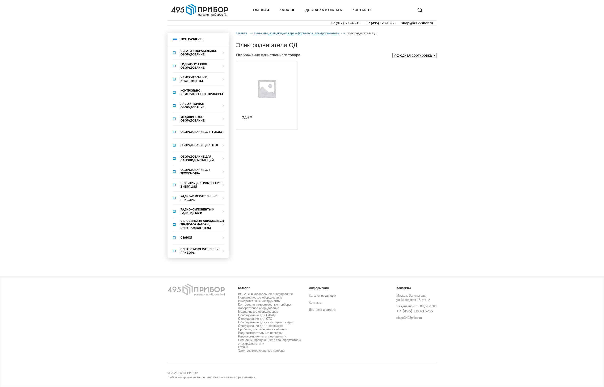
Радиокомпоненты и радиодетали (197, 211)
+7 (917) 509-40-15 (345, 23)
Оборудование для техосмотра (195, 171)
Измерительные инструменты (193, 79)
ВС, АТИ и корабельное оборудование (198, 52)
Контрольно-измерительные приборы (201, 92)
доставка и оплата (324, 10)
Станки (186, 237)
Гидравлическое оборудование (194, 66)
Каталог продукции (322, 295)
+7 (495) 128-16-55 (380, 23)
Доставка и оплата (322, 309)
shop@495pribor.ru (417, 23)
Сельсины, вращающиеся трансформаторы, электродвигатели (202, 224)
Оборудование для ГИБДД (201, 132)
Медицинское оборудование (192, 118)
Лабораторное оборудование (192, 105)
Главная (261, 10)
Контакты (361, 10)
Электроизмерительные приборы (200, 251)
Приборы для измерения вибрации (201, 184)
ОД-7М (247, 117)
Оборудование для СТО (199, 145)
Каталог (287, 10)
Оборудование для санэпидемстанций (197, 158)
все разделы (192, 39)
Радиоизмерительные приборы (198, 198)
